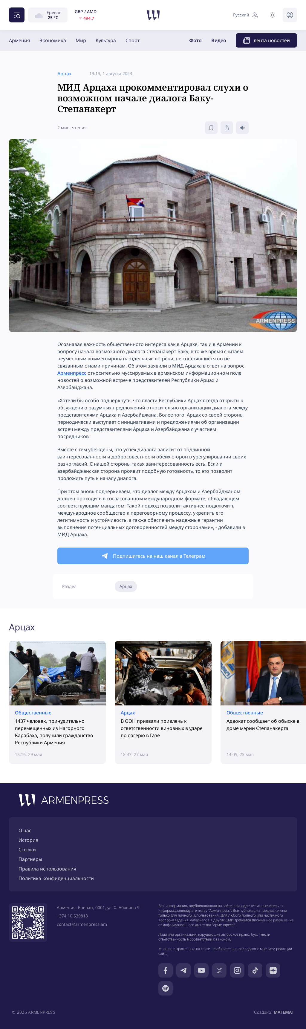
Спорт (133, 40)
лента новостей (272, 40)
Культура (106, 40)
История (28, 840)
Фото (195, 40)
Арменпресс (71, 373)
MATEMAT (284, 1012)
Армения (19, 40)
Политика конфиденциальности (56, 878)
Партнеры (30, 859)
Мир (81, 40)
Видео (218, 40)
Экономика (52, 40)
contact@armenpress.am (82, 924)
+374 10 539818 (72, 916)
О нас (25, 830)
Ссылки (27, 849)
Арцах (126, 586)
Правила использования (47, 868)
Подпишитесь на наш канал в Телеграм (159, 556)
